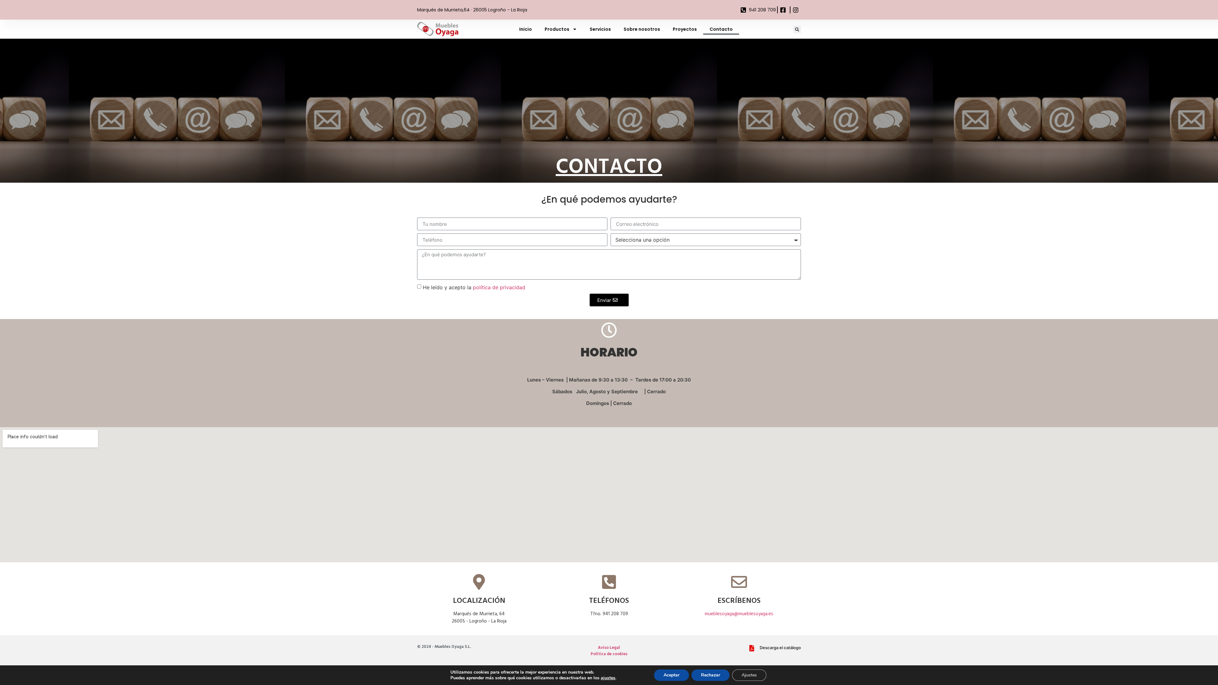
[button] (797, 29)
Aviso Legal (609, 647)
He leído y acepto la (474, 287)
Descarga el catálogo (780, 647)
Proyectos (685, 29)
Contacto (721, 29)
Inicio (525, 29)
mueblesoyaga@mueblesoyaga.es (739, 614)
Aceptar (671, 675)
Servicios (600, 29)
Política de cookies (609, 654)
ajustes (608, 678)
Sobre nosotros (642, 29)
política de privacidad (499, 287)
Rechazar (710, 675)
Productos (557, 29)
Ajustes (749, 675)
